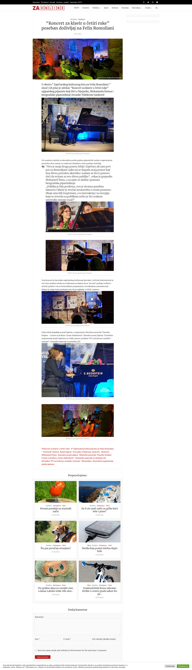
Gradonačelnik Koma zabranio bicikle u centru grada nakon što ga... (99, 591)
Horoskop (136, 8)
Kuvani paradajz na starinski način (55, 510)
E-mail (67, 639)
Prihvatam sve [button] (183, 666)
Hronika (125, 8)
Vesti (64, 506)
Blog (89, 545)
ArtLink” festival (51, 452)
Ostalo (147, 8)
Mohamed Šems (50, 455)
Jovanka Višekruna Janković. (87, 452)
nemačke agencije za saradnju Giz (91, 458)
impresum (36, 2)
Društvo (85, 8)
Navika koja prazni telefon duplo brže (99, 550)
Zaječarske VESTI (76, 2)
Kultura (115, 8)
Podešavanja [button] (170, 666)
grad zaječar (66, 452)
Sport (106, 8)
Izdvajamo (57, 506)
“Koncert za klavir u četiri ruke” (56, 448)
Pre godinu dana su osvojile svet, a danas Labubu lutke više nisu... (56, 589)
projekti (66, 2)
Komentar (39, 617)
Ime (37, 639)
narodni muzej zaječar (68, 455)
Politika (95, 8)
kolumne (59, 2)
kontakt (52, 2)
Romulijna (87, 461)
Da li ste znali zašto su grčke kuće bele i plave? (99, 510)
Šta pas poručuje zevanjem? (56, 548)
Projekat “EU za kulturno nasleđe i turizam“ (61, 461)
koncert (105, 452)
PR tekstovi (45, 2)
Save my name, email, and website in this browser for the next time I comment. (72, 650)
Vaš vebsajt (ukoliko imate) (104, 639)
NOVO (76, 8)
